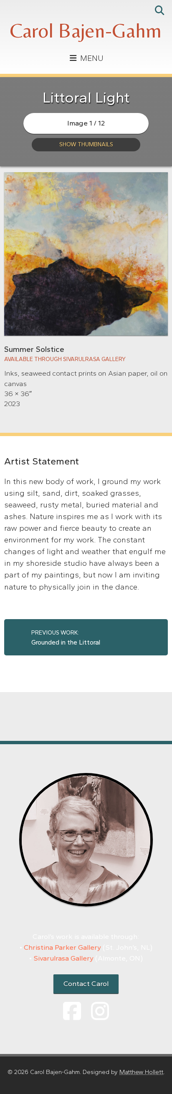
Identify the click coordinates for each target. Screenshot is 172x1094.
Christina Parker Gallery (62, 947)
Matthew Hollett (141, 1072)
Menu (91, 58)
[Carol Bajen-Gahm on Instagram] (100, 1011)
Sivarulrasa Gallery (63, 958)
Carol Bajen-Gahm (86, 30)
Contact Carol (86, 983)
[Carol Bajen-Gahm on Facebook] (72, 1011)
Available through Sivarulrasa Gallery (65, 359)
